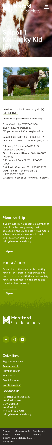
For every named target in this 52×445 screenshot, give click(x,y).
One (12, 441)
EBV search (9, 375)
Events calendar (12, 385)
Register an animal (13, 361)
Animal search (11, 366)
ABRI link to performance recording (23, 118)
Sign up (10, 251)
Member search (11, 370)
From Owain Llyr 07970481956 (20, 124)
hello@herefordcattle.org (17, 241)
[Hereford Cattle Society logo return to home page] (22, 9)
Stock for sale (11, 380)
